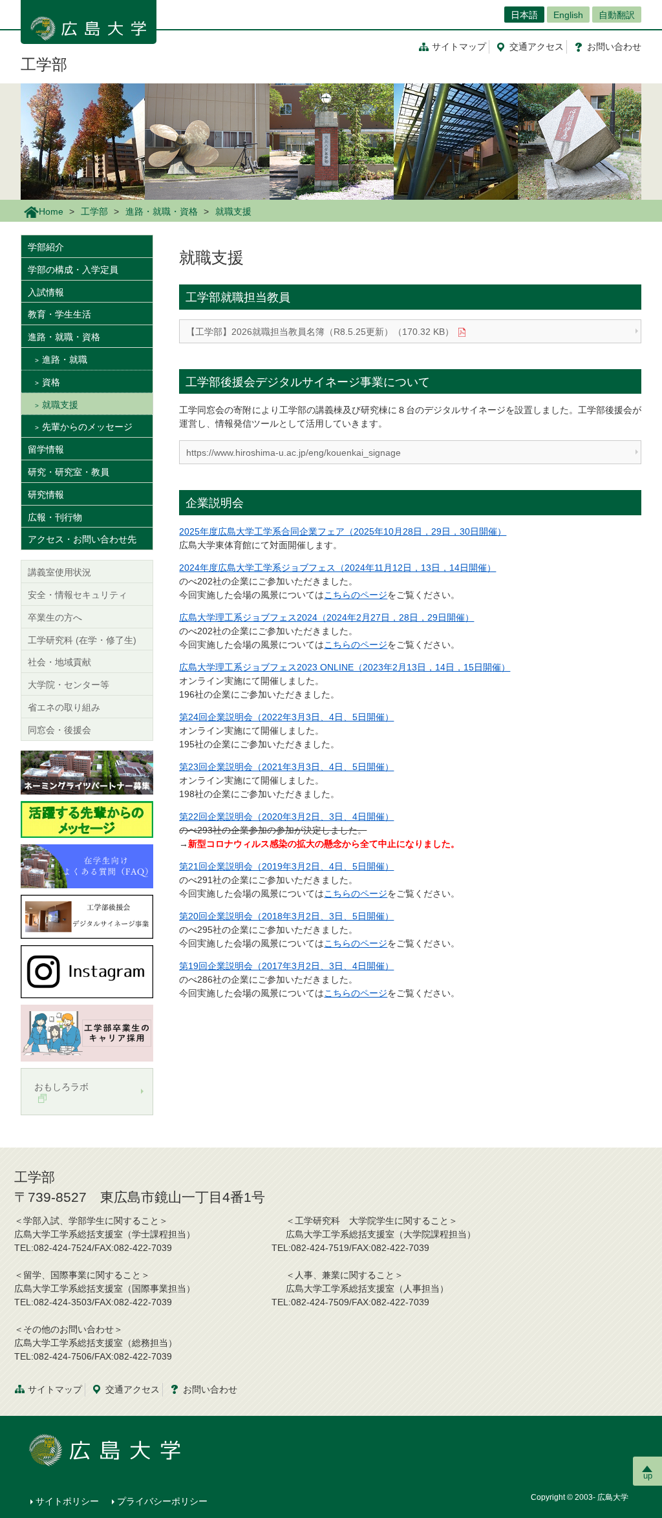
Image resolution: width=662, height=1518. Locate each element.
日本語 (524, 15)
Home (51, 211)
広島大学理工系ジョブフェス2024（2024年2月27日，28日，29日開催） (326, 617)
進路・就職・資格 (161, 211)
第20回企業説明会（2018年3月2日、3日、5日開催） (286, 916)
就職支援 (60, 405)
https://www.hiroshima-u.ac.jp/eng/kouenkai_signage (293, 452)
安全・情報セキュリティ (77, 595)
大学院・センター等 (68, 684)
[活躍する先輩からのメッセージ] (87, 818)
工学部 (44, 64)
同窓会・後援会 (59, 730)
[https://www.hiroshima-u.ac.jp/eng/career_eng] (87, 1032)
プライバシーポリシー (162, 1501)
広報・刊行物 (55, 517)
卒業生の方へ (55, 617)
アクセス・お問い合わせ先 (82, 539)
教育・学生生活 (59, 314)
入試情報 (46, 292)
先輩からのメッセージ (87, 427)
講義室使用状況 (59, 572)
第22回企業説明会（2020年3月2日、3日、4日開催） (286, 816)
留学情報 (46, 449)
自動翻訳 (617, 15)
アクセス (536, 46)
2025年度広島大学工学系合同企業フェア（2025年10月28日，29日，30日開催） (342, 531)
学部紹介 (46, 247)
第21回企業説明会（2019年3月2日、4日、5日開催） (286, 866)
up (647, 1476)
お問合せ (614, 46)
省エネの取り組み (64, 707)
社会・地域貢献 (59, 662)
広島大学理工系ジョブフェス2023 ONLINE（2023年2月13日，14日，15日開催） (344, 667)
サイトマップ (459, 46)
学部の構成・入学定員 (73, 269)
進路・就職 (64, 359)
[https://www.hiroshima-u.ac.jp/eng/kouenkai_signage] (87, 916)
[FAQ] (87, 865)
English (568, 15)
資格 (51, 382)
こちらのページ (355, 595)
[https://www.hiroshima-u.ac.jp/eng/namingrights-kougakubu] (87, 771)
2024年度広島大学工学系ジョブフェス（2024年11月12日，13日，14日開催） (337, 567)
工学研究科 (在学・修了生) (82, 640)
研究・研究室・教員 (68, 472)
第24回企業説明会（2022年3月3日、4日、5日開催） (286, 717)
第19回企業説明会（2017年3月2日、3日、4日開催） (286, 966)
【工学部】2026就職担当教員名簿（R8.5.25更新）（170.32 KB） (320, 331)
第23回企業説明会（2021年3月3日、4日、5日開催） (286, 767)
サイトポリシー (67, 1501)
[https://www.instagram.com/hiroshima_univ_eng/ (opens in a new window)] (87, 971)
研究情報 (46, 494)
